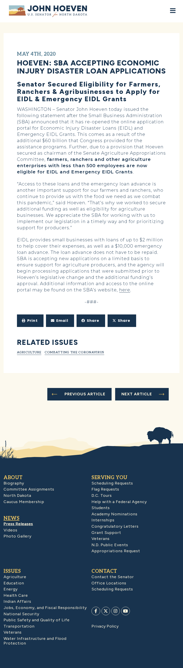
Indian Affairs (17, 601)
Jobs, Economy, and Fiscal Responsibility (45, 607)
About (13, 477)
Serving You (110, 477)
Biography (14, 483)
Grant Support (106, 532)
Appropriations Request (116, 550)
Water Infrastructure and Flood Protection (35, 641)
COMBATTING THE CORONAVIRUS (74, 352)
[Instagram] (115, 611)
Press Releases (18, 523)
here (124, 290)
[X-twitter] (106, 611)
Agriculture (29, 352)
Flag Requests (105, 489)
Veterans (101, 538)
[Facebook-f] (96, 611)
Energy (11, 589)
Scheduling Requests (112, 483)
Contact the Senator (113, 576)
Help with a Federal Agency (119, 501)
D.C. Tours (102, 495)
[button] (30, 320)
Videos (10, 530)
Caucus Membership (24, 501)
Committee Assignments (29, 489)
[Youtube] (125, 611)
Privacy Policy (105, 626)
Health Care (16, 595)
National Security (21, 613)
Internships (103, 520)
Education (14, 583)
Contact (104, 571)
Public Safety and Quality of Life (37, 619)
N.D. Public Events (110, 544)
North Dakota (17, 495)
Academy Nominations (114, 514)
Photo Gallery (17, 536)
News (11, 518)
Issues (12, 571)
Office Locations (109, 583)
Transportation (19, 626)
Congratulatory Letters (115, 526)
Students (101, 507)
